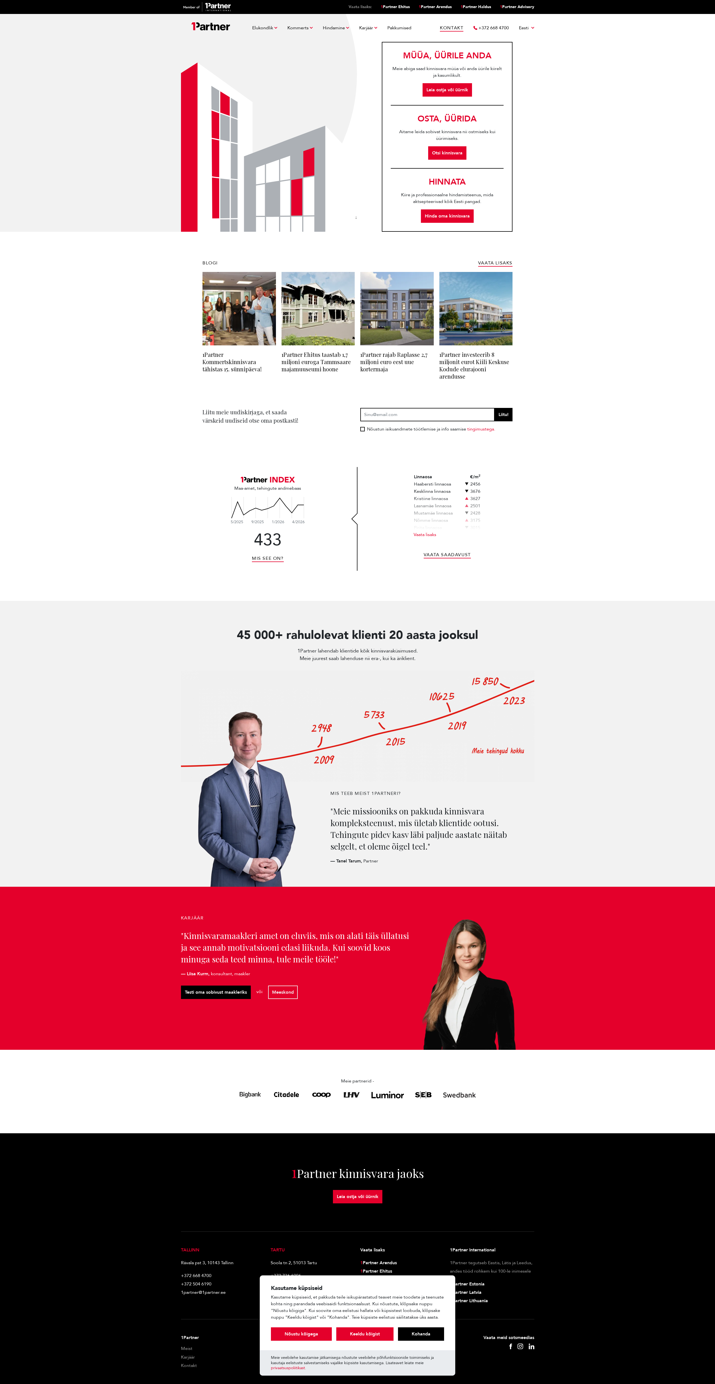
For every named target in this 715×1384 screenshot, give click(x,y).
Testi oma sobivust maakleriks (216, 992)
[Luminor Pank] (387, 1094)
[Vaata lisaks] (268, 507)
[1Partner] (210, 28)
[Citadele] (286, 1094)
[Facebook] (510, 1347)
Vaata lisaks (425, 535)
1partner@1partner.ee (203, 1292)
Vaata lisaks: (360, 7)
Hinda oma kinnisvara (447, 216)
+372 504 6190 (196, 1284)
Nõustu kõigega (301, 1334)
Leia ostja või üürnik (447, 90)
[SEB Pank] (423, 1094)
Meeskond (283, 992)
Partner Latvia (466, 1292)
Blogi (210, 263)
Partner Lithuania (469, 1301)
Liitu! (504, 415)
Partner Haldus (476, 7)
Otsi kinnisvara (447, 153)
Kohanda (421, 1334)
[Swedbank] (459, 1094)
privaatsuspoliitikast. (288, 1368)
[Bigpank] (250, 1094)
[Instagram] (520, 1347)
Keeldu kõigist (365, 1334)
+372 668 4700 (196, 1276)
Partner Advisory (517, 7)
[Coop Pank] (321, 1094)
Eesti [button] (524, 28)
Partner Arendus (435, 7)
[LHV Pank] (351, 1094)
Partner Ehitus (395, 7)
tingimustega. (481, 429)
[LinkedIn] (531, 1347)
